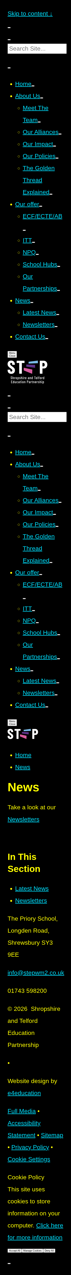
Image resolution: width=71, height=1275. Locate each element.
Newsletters (23, 819)
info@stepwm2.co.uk (36, 972)
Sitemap (52, 1135)
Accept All (14, 1250)
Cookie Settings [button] (29, 1159)
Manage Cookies (32, 1250)
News (22, 767)
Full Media (22, 1111)
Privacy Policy (30, 1147)
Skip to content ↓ (30, 13)
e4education (24, 1093)
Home (23, 755)
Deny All (49, 1250)
